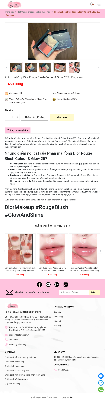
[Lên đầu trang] (101, 399)
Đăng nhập (58, 317)
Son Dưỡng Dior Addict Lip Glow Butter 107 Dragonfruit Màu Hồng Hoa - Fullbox (84, 269)
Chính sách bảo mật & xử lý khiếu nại (20, 357)
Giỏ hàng (57, 325)
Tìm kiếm (58, 312)
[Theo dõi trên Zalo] (65, 284)
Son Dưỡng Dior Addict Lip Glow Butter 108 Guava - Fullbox (52, 269)
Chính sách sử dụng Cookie (16, 379)
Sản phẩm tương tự (52, 226)
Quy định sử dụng (12, 384)
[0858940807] (101, 389)
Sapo (71, 397)
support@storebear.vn (19, 335)
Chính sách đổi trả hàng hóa (17, 370)
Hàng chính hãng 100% (67, 99)
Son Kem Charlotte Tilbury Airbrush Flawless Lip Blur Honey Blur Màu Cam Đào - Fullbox (20, 269)
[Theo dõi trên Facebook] (39, 284)
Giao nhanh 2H (15, 93)
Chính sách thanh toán (14, 366)
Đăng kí (94, 292)
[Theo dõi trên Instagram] (56, 284)
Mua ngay (62, 117)
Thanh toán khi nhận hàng (68, 93)
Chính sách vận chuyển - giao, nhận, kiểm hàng (25, 375)
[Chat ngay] (48, 284)
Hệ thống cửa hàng (17, 344)
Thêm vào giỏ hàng (35, 117)
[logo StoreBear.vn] (12, 305)
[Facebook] (101, 376)
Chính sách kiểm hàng (14, 362)
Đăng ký (57, 321)
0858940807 (14, 340)
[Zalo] (101, 383)
